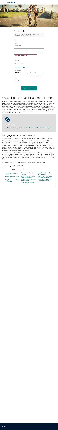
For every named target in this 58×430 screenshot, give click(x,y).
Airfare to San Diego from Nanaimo (28, 173)
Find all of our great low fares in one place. (39, 128)
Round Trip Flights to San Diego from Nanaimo (44, 180)
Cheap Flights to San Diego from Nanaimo (12, 177)
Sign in (15, 40)
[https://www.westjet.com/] (11, 3)
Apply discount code (20, 67)
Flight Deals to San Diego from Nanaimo (27, 183)
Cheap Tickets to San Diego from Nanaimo (12, 180)
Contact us (5, 427)
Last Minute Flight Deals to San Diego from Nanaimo (45, 176)
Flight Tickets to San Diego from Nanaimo (45, 173)
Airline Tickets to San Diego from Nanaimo (28, 180)
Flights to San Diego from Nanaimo (11, 174)
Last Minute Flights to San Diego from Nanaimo (28, 176)
